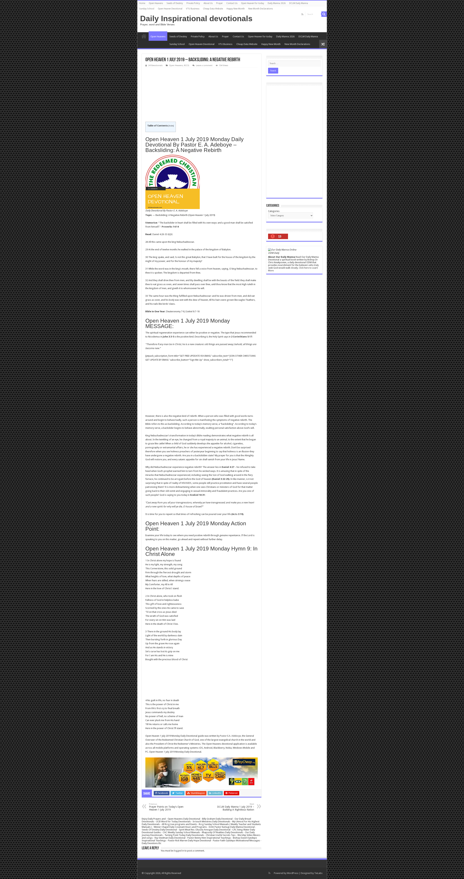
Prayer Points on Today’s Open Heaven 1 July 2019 (166, 807)
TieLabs (318, 873)
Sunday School (146, 8)
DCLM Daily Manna (298, 3)
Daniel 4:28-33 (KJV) (162, 234)
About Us (208, 3)
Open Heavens (156, 3)
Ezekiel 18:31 (197, 495)
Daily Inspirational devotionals (196, 18)
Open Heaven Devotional (170, 8)
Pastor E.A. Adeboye (230, 735)
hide (171, 126)
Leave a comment (204, 65)
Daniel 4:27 (228, 467)
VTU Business (192, 8)
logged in (179, 850)
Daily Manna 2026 (277, 3)
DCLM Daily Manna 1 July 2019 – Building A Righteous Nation (235, 807)
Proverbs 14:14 (170, 226)
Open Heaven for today (252, 3)
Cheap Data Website (213, 8)
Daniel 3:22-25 (221, 479)
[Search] (324, 14)
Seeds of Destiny (175, 3)
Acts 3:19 (237, 514)
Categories (273, 211)
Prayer (219, 3)
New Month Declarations (260, 8)
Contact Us (231, 3)
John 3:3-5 (168, 336)
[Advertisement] (201, 95)
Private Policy (193, 3)
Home (142, 3)
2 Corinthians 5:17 (241, 336)
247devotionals (155, 65)
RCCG (186, 65)
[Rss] (302, 14)
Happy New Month (236, 8)
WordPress (292, 873)
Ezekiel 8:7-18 (193, 311)
